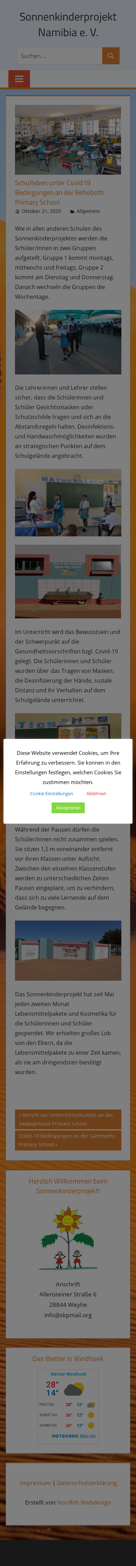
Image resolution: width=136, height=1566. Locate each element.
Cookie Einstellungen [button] (51, 793)
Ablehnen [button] (96, 793)
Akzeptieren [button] (68, 808)
